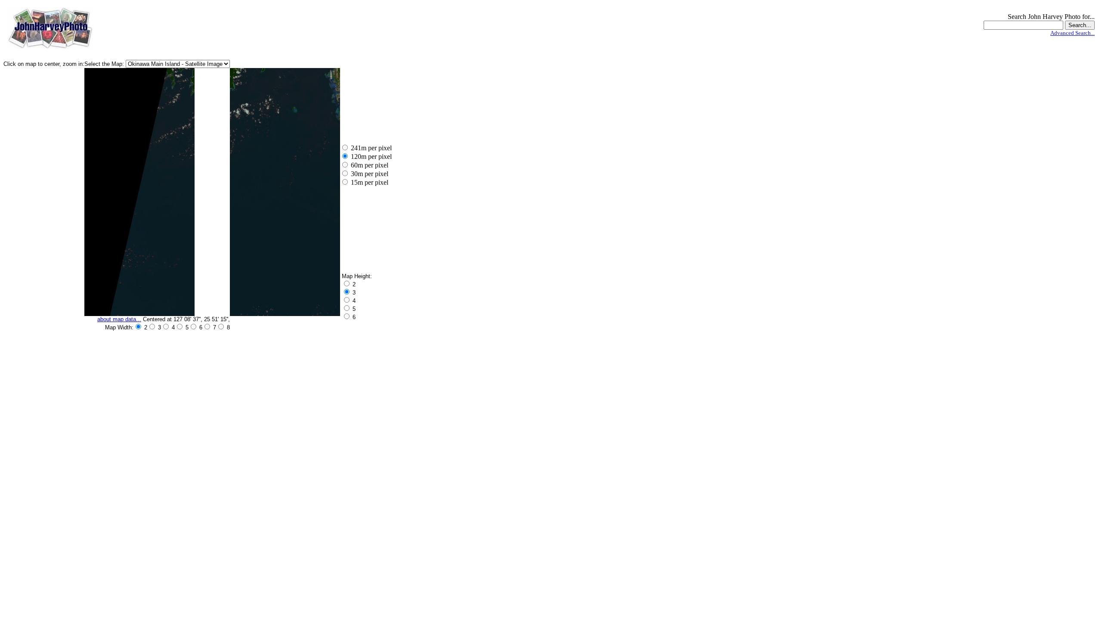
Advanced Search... (1072, 33)
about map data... (119, 319)
